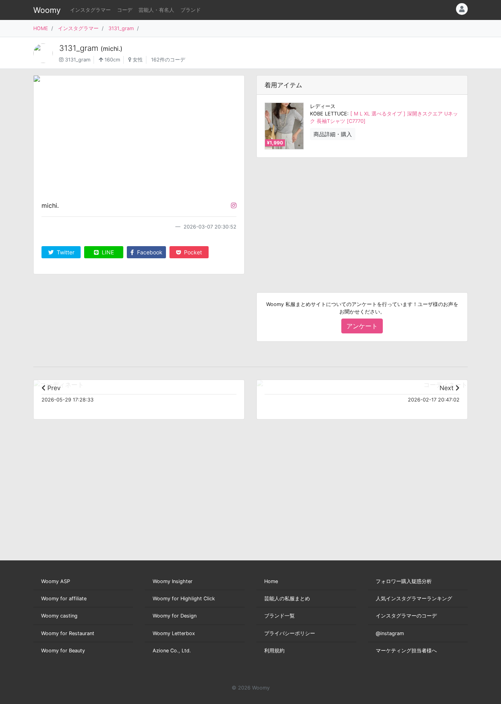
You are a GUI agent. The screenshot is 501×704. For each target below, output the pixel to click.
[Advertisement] (362, 219)
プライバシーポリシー (289, 633)
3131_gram (121, 28)
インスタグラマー (90, 10)
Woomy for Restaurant (67, 633)
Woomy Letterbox (174, 633)
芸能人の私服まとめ (287, 598)
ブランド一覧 (279, 616)
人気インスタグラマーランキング (414, 598)
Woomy (47, 10)
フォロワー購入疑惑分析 (404, 581)
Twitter (64, 252)
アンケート (362, 326)
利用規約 (274, 651)
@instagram (390, 633)
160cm (111, 60)
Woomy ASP (55, 581)
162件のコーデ (168, 60)
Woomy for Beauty (63, 651)
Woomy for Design (174, 616)
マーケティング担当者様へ (406, 651)
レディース (322, 106)
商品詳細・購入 (333, 134)
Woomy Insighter (173, 581)
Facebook (148, 252)
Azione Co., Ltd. (172, 651)
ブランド (190, 10)
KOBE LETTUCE (328, 114)
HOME (40, 28)
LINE (107, 252)
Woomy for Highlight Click (184, 598)
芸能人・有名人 (156, 10)
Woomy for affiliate (64, 598)
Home (271, 581)
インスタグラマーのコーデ (406, 616)
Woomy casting (59, 616)
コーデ (124, 10)
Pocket (192, 252)
